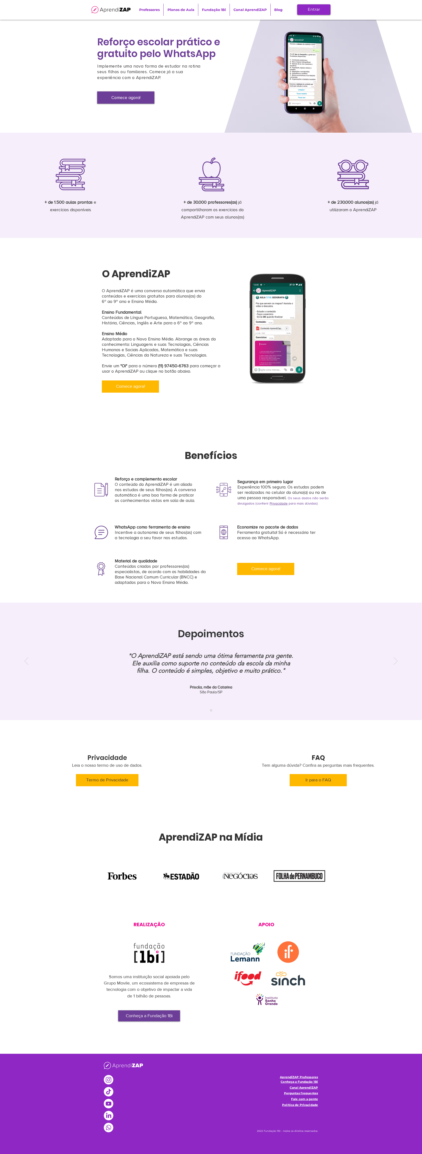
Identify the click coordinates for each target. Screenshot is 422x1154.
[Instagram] (108, 1079)
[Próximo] (396, 661)
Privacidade (279, 503)
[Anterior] (26, 661)
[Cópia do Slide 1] (211, 710)
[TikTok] (108, 1091)
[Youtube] (108, 1103)
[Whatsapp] (108, 1127)
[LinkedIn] (108, 1115)
